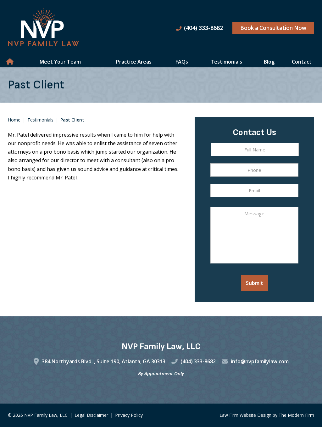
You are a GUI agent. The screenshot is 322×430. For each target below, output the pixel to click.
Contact (302, 61)
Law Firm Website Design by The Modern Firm (266, 415)
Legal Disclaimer (91, 415)
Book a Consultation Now (273, 27)
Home (10, 62)
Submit (254, 283)
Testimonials (226, 61)
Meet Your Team (60, 61)
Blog (269, 61)
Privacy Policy (129, 415)
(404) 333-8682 (203, 27)
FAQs (181, 61)
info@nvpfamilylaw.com (260, 361)
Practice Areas (134, 61)
